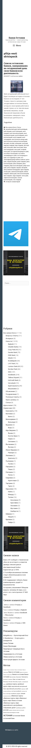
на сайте (11, 730)
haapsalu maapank (9, 145)
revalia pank (7, 171)
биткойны (15, 681)
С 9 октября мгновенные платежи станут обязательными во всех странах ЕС (15, 574)
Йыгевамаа (10, 444)
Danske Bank (12, 352)
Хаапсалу (11, 458)
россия (5, 710)
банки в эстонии (18, 674)
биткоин (23, 679)
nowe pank (7, 151)
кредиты (18, 693)
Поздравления (11, 394)
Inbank (10, 358)
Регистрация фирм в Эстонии (14, 660)
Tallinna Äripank (13, 377)
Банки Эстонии (17, 37)
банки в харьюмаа (7, 674)
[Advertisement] (15, 21)
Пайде (10, 522)
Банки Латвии (8, 643)
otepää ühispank (11, 161)
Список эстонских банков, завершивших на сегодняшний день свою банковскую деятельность (16, 68)
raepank (18, 167)
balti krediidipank (22, 129)
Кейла (10, 492)
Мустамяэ (14, 508)
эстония (7, 715)
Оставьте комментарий (13, 181)
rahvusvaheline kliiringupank (12, 169)
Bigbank (11, 344)
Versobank (11, 383)
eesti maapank (17, 137)
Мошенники (12, 389)
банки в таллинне (24, 672)
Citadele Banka (13, 347)
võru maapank (17, 179)
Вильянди (11, 422)
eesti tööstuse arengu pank (19, 139)
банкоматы (25, 677)
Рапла (10, 475)
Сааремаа (9, 478)
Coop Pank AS (13, 350)
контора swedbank (16, 691)
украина (11, 710)
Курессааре (12, 480)
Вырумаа (9, 425)
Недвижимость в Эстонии (12, 654)
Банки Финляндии (9, 646)
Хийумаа (9, 514)
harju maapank (19, 145)
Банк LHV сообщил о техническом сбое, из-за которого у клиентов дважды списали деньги (15, 562)
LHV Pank (11, 363)
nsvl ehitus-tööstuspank (11, 153)
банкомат (18, 677)
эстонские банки (19, 716)
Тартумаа (9, 483)
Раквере (11, 453)
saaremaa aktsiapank (17, 171)
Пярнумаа (9, 467)
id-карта (5, 669)
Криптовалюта (13, 386)
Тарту (10, 486)
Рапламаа (9, 472)
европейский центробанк (13, 689)
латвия (23, 693)
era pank (12, 143)
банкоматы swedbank (7, 679)
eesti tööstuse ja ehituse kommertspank (15, 141)
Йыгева (11, 447)
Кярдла (10, 517)
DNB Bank (11, 355)
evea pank (25, 143)
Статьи (19, 127)
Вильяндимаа (10, 419)
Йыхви (10, 433)
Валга (10, 416)
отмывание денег (9, 708)
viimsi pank (25, 176)
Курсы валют (8, 405)
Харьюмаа (9, 489)
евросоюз (23, 688)
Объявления (10, 391)
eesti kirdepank (19, 135)
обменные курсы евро (11, 698)
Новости (9, 341)
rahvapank (24, 167)
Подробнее (8, 122)
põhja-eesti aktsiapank (16, 165)
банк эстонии (17, 679)
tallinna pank (13, 173)
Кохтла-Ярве (12, 436)
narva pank (17, 149)
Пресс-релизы (11, 400)
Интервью (9, 338)
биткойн (11, 681)
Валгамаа (9, 414)
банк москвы (13, 677)
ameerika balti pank (11, 129)
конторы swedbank (11, 693)
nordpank (23, 149)
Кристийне (14, 503)
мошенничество (7, 696)
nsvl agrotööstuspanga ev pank (19, 151)
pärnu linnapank (17, 163)
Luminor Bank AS (14, 366)
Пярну (10, 469)
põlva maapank (11, 167)
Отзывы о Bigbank (20, 610)
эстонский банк (9, 718)
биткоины (5, 681)
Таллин (10, 497)
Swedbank (11, 375)
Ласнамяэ (14, 506)
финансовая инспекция (18, 710)
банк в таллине (10, 669)
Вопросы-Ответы (12, 336)
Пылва (10, 464)
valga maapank (16, 176)
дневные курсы (11, 684)
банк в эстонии (13, 672)
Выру (10, 428)
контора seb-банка (7, 691)
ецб (27, 688)
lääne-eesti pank (18, 147)
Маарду (11, 494)
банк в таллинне (18, 669)
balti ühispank (8, 131)
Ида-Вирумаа (10, 430)
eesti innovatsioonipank (16, 133)
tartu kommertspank (23, 173)
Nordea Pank (12, 369)
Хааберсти (14, 511)
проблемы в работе (20, 707)
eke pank (6, 143)
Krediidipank (12, 361)
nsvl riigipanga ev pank (13, 157)
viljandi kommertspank (10, 177)
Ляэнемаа (9, 455)
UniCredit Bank (13, 380)
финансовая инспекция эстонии (11, 712)
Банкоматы (10, 411)
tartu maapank (8, 176)
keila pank (10, 147)
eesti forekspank (17, 131)
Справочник (7, 408)
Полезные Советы (12, 397)
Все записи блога (11, 127)
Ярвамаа (9, 519)
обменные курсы (17, 696)
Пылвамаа (9, 461)
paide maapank (21, 161)
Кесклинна (14, 500)
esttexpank (18, 143)
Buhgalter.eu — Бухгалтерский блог (15, 635)
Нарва (10, 439)
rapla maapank (24, 169)
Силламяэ (11, 441)
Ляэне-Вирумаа (11, 450)
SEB (9, 372)
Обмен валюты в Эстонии (12, 657)
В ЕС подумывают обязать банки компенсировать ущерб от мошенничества (15, 582)
